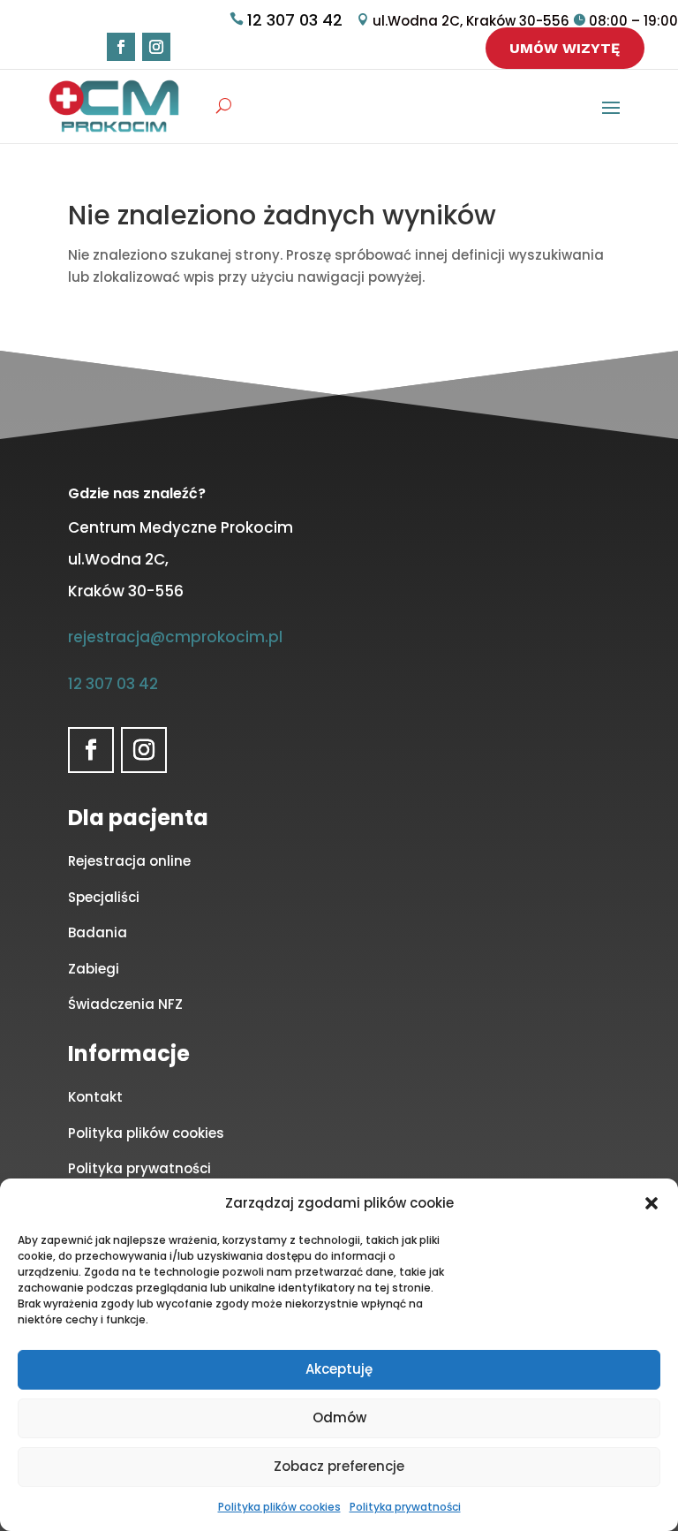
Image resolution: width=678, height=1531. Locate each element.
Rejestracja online (129, 861)
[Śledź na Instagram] (156, 47)
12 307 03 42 (295, 20)
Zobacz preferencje (339, 1466)
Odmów (339, 1417)
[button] (651, 1203)
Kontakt (95, 1097)
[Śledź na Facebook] (121, 47)
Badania (97, 932)
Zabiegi (93, 968)
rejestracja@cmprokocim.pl (175, 637)
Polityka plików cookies (279, 1506)
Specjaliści (103, 897)
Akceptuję (339, 1369)
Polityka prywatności (405, 1506)
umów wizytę (564, 48)
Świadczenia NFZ (125, 1004)
